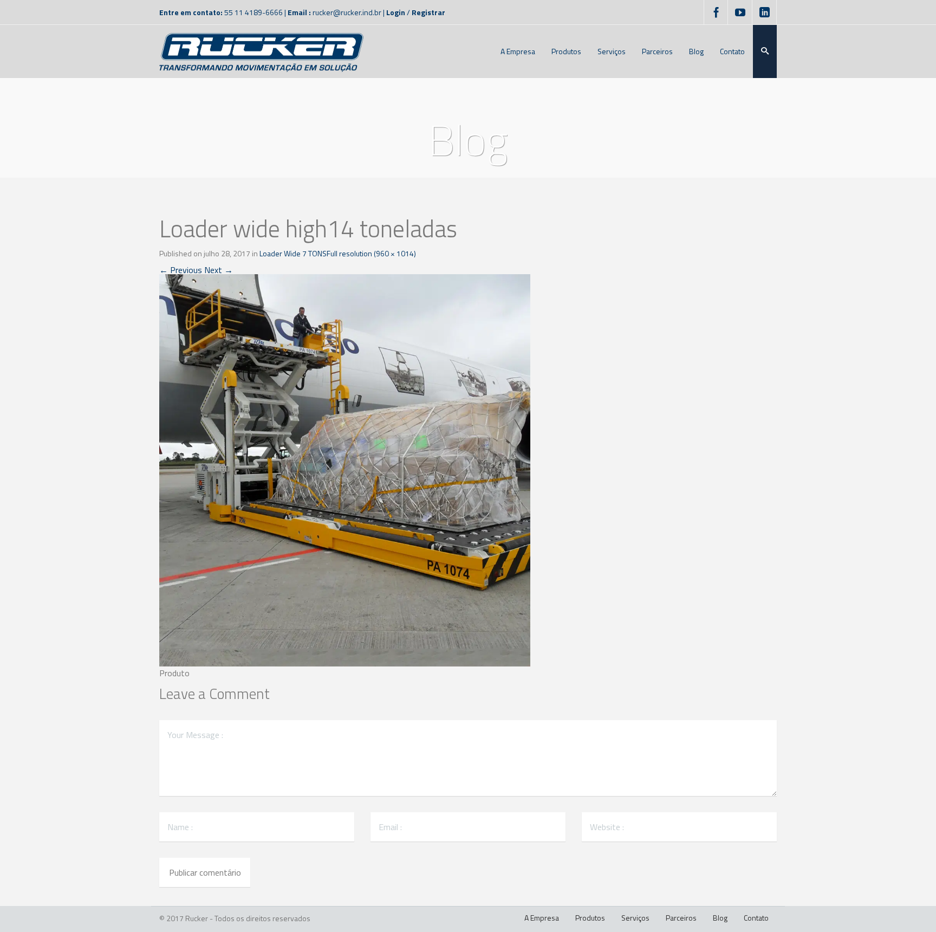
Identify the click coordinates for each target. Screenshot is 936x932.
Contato (756, 917)
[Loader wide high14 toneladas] (344, 469)
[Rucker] (261, 51)
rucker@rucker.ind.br (347, 12)
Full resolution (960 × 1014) (371, 253)
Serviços (635, 917)
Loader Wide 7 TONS (293, 253)
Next (218, 269)
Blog (720, 917)
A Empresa (541, 917)
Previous (180, 269)
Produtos (590, 917)
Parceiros (681, 917)
